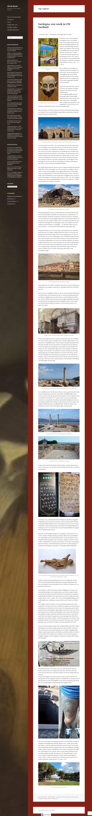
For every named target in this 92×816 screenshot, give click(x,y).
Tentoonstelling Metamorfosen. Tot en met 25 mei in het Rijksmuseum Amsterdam (14, 104)
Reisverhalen (10, 199)
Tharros (49, 798)
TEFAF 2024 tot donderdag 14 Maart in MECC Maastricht (14, 163)
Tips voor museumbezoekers (14, 17)
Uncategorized (10, 203)
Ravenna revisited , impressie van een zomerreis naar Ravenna (15, 157)
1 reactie (56, 798)
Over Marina (10, 19)
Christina (63, 797)
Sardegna (40, 798)
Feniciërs (68, 797)
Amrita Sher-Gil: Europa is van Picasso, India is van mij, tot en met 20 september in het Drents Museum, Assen (15, 150)
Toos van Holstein (11, 156)
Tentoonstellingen (11, 201)
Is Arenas (73, 797)
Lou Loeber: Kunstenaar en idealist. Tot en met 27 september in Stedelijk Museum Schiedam (14, 81)
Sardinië (45, 798)
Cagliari (59, 797)
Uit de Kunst (12, 6)
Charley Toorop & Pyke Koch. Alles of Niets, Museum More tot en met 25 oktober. (15, 49)
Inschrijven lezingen (12, 27)
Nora (77, 797)
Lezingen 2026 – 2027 (12, 24)
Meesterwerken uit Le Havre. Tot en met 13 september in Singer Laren (14, 61)
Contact (9, 22)
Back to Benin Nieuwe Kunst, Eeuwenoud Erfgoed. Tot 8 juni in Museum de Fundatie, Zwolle (14, 117)
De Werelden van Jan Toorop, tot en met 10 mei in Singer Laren (14, 122)
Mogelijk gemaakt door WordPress (46, 810)
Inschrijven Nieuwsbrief (13, 30)
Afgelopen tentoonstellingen (14, 196)
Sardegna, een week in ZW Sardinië (54, 25)
